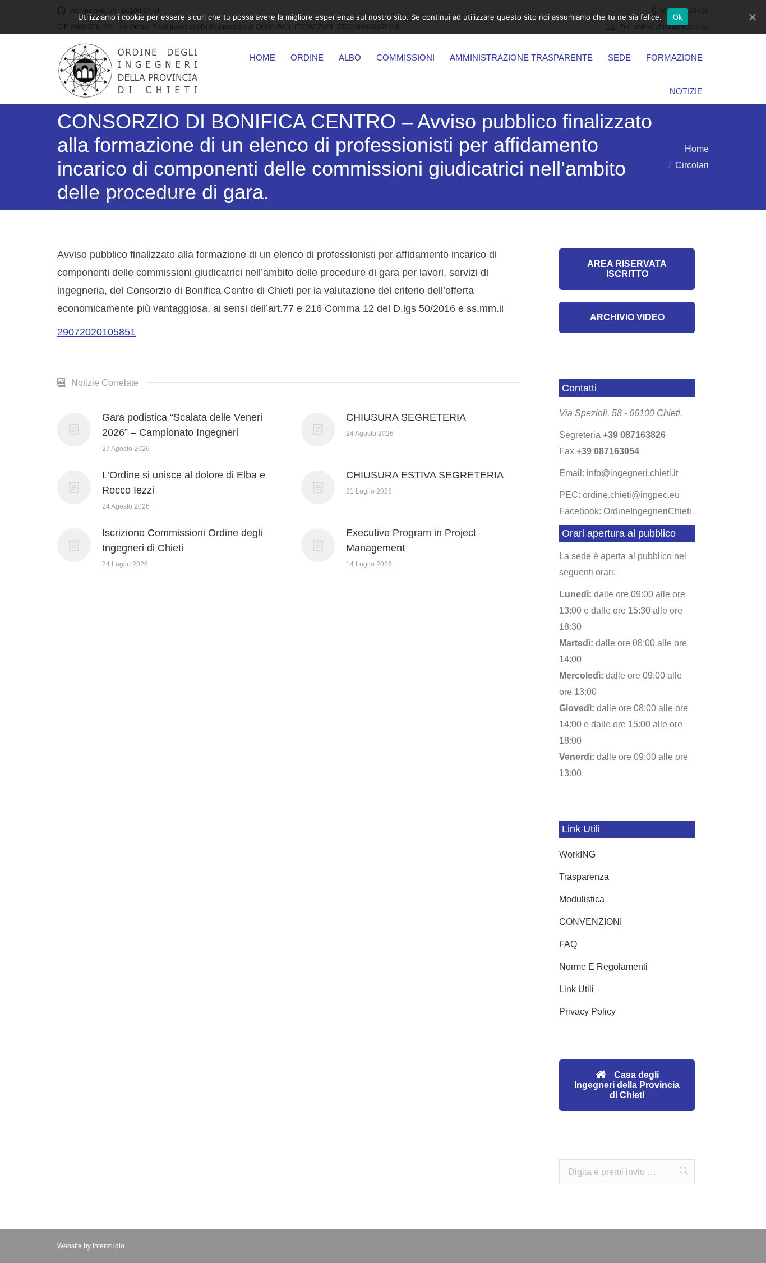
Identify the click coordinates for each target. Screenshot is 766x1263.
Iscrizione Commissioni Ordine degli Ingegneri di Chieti (182, 540)
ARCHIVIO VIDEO (627, 317)
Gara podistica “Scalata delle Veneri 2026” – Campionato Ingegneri (182, 425)
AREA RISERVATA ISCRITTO (627, 269)
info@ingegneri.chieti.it (632, 473)
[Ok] (752, 16)
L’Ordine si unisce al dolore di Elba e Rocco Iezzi (183, 482)
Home (697, 149)
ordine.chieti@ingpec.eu (631, 495)
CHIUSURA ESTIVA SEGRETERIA (425, 475)
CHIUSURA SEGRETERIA (406, 417)
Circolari (692, 165)
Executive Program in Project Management (411, 540)
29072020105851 (96, 332)
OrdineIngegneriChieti (647, 511)
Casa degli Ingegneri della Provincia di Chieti (627, 1085)
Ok (678, 16)
